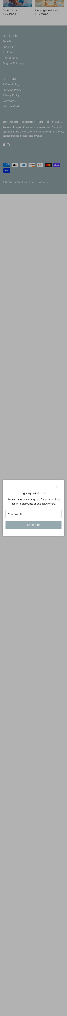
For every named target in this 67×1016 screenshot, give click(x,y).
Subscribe (33, 525)
